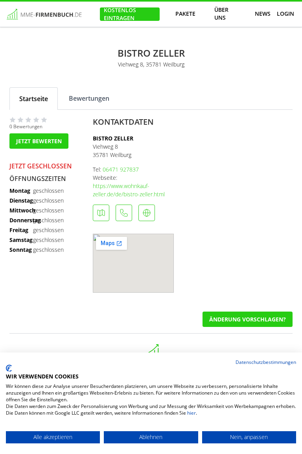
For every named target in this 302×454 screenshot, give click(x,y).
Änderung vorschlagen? (247, 319)
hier (191, 413)
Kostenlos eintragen (120, 14)
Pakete (185, 13)
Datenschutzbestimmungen (266, 362)
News (263, 13)
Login (285, 13)
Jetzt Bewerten (39, 141)
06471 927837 (121, 169)
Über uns (221, 14)
